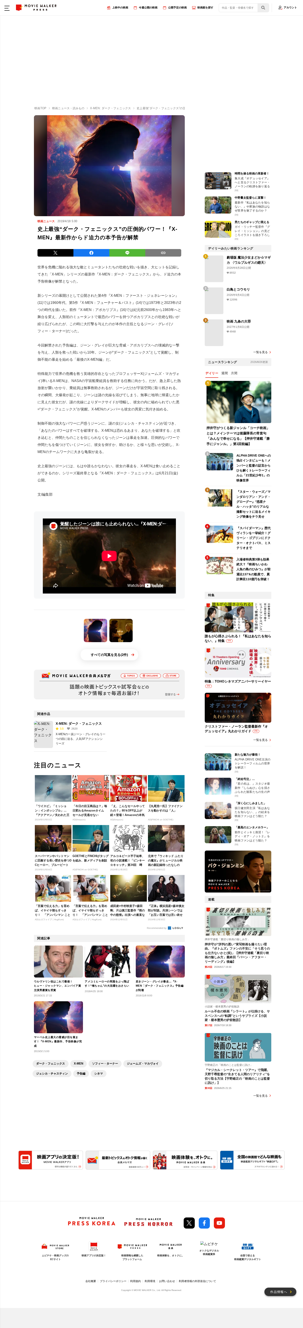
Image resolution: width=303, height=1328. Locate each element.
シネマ (98, 1073)
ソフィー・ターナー (105, 1063)
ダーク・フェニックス (50, 1063)
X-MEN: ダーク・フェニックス (79, 723)
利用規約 (135, 1281)
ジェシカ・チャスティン (52, 1073)
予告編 (81, 1073)
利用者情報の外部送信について (197, 1281)
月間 (234, 373)
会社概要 (90, 1281)
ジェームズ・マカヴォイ (143, 1063)
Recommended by (157, 928)
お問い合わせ (167, 1281)
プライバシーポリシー (113, 1281)
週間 (224, 373)
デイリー (211, 373)
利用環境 (150, 1281)
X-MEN (78, 1063)
